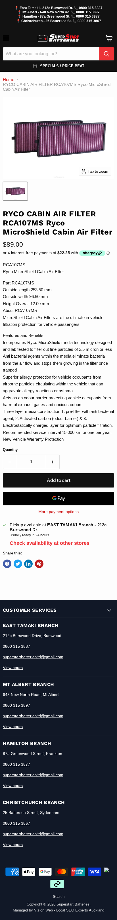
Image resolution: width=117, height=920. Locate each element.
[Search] (106, 53)
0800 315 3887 (91, 8)
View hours (13, 667)
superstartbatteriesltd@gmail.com (33, 657)
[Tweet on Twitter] (18, 564)
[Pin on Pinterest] (39, 564)
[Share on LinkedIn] (28, 564)
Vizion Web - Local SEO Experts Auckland (69, 910)
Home (8, 79)
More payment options (58, 511)
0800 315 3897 (88, 12)
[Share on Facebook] (7, 564)
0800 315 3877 (88, 16)
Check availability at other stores (49, 543)
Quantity (10, 450)
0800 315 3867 (89, 21)
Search (58, 896)
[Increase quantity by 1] (53, 462)
